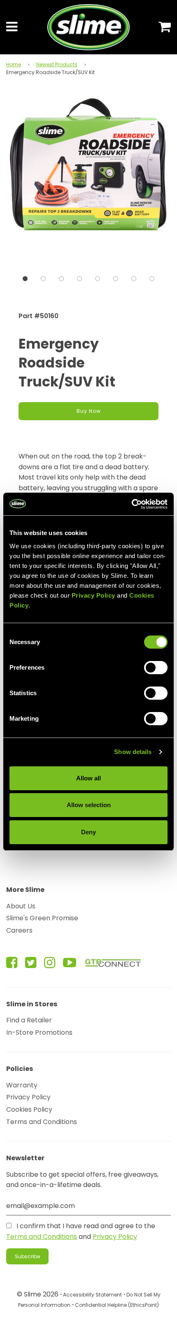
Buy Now (89, 410)
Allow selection (89, 804)
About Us (20, 906)
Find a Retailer (29, 1020)
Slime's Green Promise (42, 918)
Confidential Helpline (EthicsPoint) (117, 1304)
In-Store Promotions (39, 1032)
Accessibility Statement (92, 1294)
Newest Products (56, 64)
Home (13, 64)
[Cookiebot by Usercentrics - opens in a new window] (131, 504)
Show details (132, 751)
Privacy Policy (28, 1097)
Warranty (21, 1085)
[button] (25, 279)
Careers (19, 930)
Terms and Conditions (41, 1122)
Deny (88, 832)
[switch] (156, 667)
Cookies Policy (29, 1109)
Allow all (88, 778)
